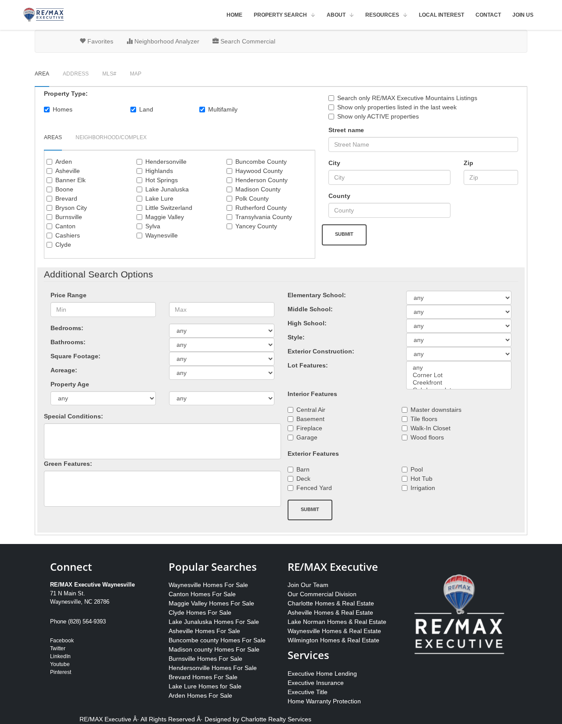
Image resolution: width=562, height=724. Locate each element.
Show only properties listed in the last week (397, 107)
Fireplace (309, 428)
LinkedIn (60, 656)
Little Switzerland (168, 207)
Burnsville (68, 216)
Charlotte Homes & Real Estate (331, 603)
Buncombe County (261, 161)
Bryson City (71, 207)
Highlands (159, 170)
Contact (488, 15)
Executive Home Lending (322, 673)
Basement (310, 418)
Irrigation (423, 487)
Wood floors (427, 437)
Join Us (522, 15)
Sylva (152, 226)
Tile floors (424, 418)
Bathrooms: (68, 342)
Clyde (63, 244)
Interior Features (312, 393)
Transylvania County (263, 216)
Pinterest (60, 672)
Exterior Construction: (321, 351)
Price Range (68, 295)
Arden (63, 161)
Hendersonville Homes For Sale (213, 667)
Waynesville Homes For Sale (208, 584)
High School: (307, 323)
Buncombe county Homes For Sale (217, 640)
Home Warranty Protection (324, 701)
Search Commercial (247, 41)
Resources (382, 15)
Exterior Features (313, 453)
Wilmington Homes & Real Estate (333, 640)
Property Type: (66, 93)
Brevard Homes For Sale (203, 677)
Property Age (69, 384)
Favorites (99, 41)
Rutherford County (261, 207)
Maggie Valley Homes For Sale (211, 603)
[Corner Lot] (459, 375)
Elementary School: (317, 295)
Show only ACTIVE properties (378, 116)
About (336, 15)
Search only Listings (407, 97)
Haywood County (259, 170)
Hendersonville (166, 161)
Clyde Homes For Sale (200, 612)
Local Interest (441, 15)
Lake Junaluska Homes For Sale (214, 621)
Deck (303, 478)
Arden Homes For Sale (200, 695)
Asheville (67, 170)
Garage (306, 437)
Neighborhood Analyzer (166, 41)
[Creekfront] (459, 382)
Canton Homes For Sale (202, 594)
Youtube (60, 664)
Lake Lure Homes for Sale (205, 686)
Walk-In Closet (430, 428)
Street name (346, 129)
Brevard (66, 198)
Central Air (310, 409)
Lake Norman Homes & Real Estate (337, 621)
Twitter (57, 648)
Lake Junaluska (167, 189)
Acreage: (63, 370)
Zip (468, 162)
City (334, 162)
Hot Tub (421, 478)
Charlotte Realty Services (276, 719)
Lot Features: (308, 365)
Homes (62, 109)
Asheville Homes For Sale (204, 630)
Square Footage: (75, 356)
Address (76, 74)
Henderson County (261, 180)
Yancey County (256, 226)
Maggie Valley (164, 216)
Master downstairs (436, 409)
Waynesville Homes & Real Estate (334, 630)
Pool (417, 469)
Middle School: (310, 309)
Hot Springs (161, 180)
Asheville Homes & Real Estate (330, 612)
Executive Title (308, 691)
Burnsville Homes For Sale (205, 658)
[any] (459, 367)
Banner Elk (70, 180)
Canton (65, 226)
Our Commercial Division (322, 594)
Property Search (280, 15)
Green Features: (68, 463)
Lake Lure (159, 198)
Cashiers (67, 235)
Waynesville (161, 235)
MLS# (109, 74)
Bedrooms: (66, 327)
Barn (303, 469)
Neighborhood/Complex (111, 137)
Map (135, 74)
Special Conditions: (73, 416)
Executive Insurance (316, 682)
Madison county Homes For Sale (214, 649)
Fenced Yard (314, 487)
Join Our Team (308, 584)
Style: (296, 337)
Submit (344, 234)
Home (234, 15)
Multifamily (223, 109)
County (339, 195)
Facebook (62, 641)
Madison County (258, 189)
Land (146, 109)
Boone (64, 189)
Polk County (252, 198)
